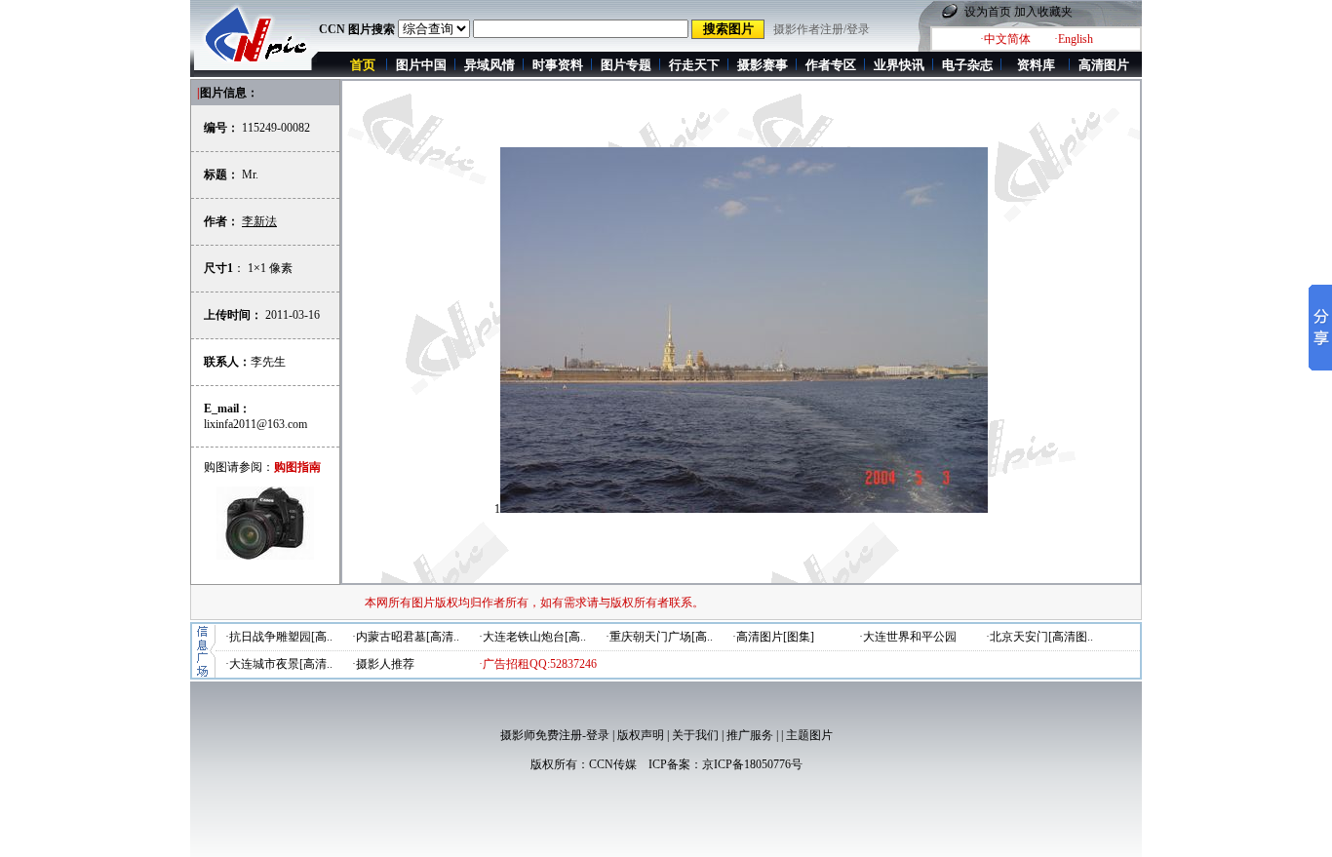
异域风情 (489, 65)
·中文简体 (1005, 39)
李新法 (259, 221)
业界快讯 (899, 65)
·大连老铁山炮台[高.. (532, 636)
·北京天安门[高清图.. (1039, 636)
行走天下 (694, 65)
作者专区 (830, 65)
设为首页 (987, 12)
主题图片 (809, 735)
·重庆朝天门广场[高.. (659, 636)
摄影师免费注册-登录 (554, 735)
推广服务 (749, 735)
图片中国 (421, 65)
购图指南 (297, 467)
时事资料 (557, 65)
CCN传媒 (613, 764)
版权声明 (640, 735)
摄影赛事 (762, 65)
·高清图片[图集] (773, 636)
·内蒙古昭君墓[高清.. (405, 636)
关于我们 (695, 735)
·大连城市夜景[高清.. (279, 664)
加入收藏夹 (1043, 12)
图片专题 (626, 65)
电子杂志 (967, 65)
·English (1073, 39)
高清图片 (1103, 65)
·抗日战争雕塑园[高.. (279, 636)
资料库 (1036, 65)
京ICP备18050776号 (752, 764)
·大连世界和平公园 (908, 636)
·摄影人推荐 (383, 664)
